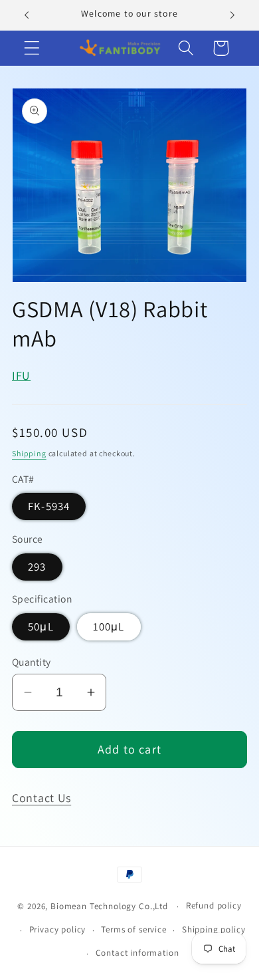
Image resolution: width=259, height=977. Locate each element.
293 (37, 566)
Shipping (29, 453)
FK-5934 (49, 506)
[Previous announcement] (26, 15)
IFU (21, 375)
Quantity (31, 661)
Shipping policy (214, 929)
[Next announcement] (232, 15)
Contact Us (41, 797)
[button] (32, 48)
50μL (41, 626)
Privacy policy (57, 929)
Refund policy (214, 905)
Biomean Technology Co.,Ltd (110, 906)
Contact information (137, 952)
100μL (109, 626)
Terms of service (133, 929)
